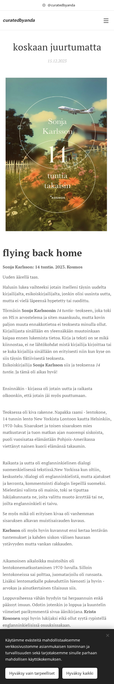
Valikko (106, 20)
